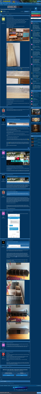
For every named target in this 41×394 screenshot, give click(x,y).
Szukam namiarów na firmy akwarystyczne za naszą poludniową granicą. (36, 65)
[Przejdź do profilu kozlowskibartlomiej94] (31, 37)
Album (9, 3)
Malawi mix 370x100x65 (35, 92)
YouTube (15, 3)
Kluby (17, 3)
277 (3, 246)
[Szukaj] (40, 3)
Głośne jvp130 (34, 37)
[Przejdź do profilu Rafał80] (3, 152)
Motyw (17, 389)
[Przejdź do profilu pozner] (31, 49)
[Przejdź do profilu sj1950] (31, 104)
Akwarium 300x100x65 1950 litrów (36, 49)
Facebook (20, 3)
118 (3, 217)
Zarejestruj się (38, 1)
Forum (1, 3)
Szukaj (23, 3)
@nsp (16, 256)
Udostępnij (22, 11)
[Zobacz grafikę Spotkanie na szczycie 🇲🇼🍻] (36, 112)
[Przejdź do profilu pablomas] (3, 213)
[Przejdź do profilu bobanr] (31, 72)
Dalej (6, 14)
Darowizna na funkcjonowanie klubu (35, 15)
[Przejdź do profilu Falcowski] (3, 354)
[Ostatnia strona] (7, 14)
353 (3, 114)
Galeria (4, 3)
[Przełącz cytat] (7, 119)
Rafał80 (14, 176)
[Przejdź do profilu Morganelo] (3, 120)
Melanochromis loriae (36, 144)
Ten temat (38, 3)
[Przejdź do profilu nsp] (3, 110)
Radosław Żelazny (16, 119)
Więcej (25, 3)
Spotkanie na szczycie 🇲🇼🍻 (34, 115)
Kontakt (12, 3)
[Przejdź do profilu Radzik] (1, 11)
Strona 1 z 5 (10, 14)
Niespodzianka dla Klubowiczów (35, 13)
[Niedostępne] (18, 34)
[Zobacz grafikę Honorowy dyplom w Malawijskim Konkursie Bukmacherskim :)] (36, 120)
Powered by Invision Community (20, 390)
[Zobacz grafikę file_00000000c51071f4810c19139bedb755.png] (36, 128)
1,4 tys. (3, 358)
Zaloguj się (22, 375)
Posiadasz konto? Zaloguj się (33, 1)
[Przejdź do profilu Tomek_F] (31, 23)
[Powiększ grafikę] (18, 330)
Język (14, 389)
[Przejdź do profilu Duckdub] (31, 44)
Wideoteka (7, 3)
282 (3, 156)
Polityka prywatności (20, 389)
